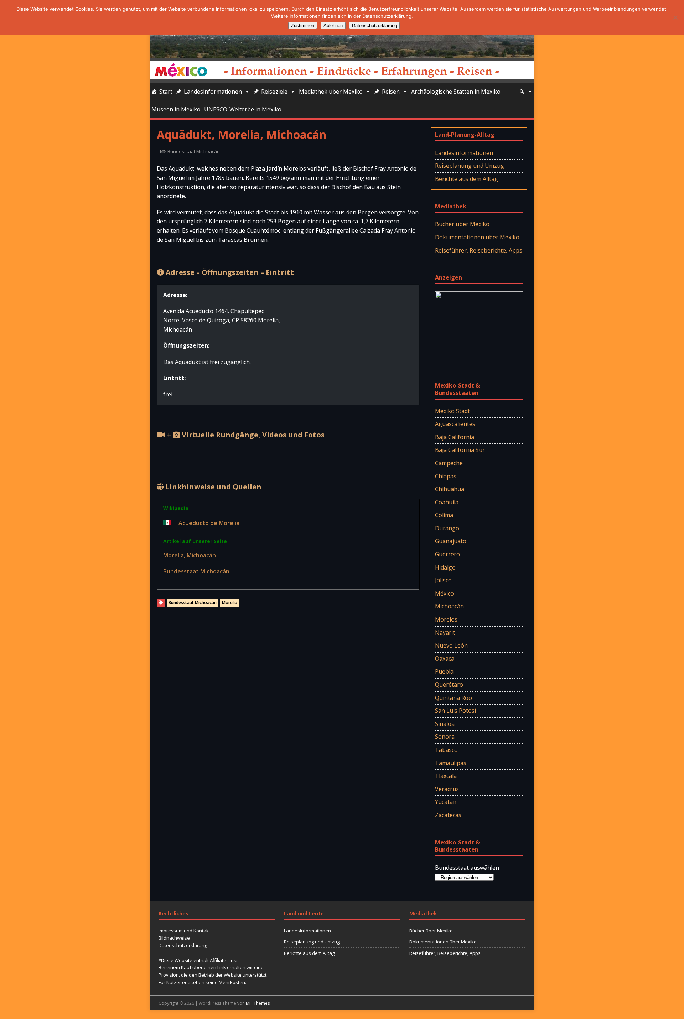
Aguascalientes (455, 424)
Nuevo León (451, 645)
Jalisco (443, 580)
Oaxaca (444, 658)
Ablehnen (333, 25)
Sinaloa (445, 724)
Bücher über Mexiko (462, 224)
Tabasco (446, 750)
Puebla (444, 671)
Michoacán (449, 606)
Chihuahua (449, 489)
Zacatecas (448, 815)
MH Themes (258, 1003)
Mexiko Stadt (452, 411)
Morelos (446, 619)
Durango (447, 528)
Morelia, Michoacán (189, 555)
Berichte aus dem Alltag (466, 179)
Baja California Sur (460, 450)
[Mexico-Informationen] (342, 53)
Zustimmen (302, 25)
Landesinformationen (213, 91)
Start (165, 91)
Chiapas (445, 476)
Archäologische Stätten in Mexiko (456, 91)
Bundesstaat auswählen (467, 868)
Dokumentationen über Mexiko (477, 237)
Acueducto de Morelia (208, 523)
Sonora (445, 736)
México (444, 593)
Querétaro (449, 684)
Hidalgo (445, 567)
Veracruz (447, 789)
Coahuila (446, 502)
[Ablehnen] (675, 17)
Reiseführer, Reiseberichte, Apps (478, 250)
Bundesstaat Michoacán (193, 151)
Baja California (454, 437)
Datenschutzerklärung (183, 945)
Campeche (449, 463)
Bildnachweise (174, 938)
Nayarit (445, 632)
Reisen (391, 91)
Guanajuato (450, 541)
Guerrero (447, 554)
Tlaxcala (446, 776)
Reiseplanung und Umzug (469, 166)
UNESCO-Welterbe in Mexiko (242, 109)
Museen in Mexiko (176, 109)
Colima (444, 515)
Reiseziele (274, 91)
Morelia (229, 602)
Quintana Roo (453, 698)
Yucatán (445, 802)
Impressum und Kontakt (184, 930)
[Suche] (525, 91)
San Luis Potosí (455, 710)
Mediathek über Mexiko (331, 91)
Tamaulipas (450, 763)
